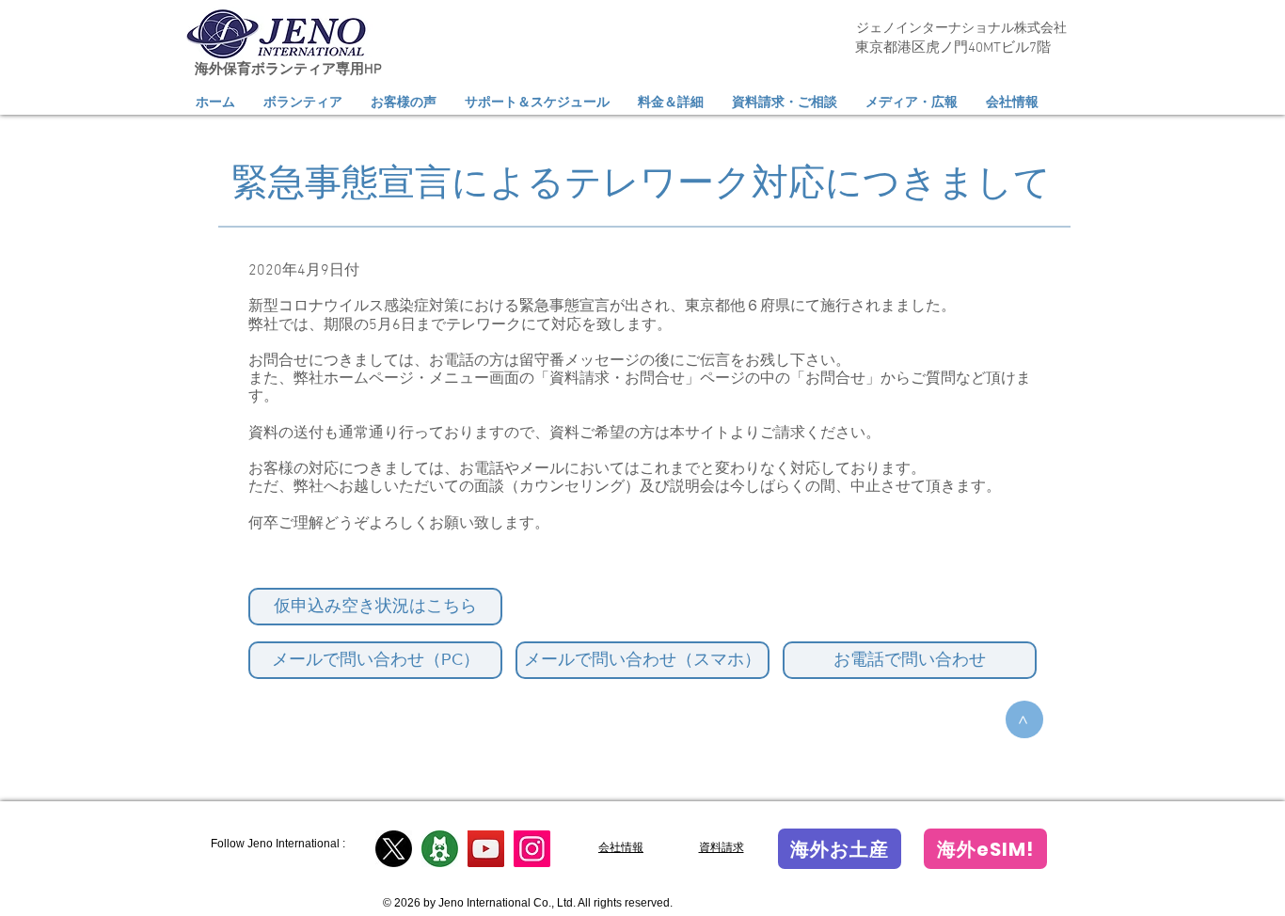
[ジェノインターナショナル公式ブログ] (439, 848)
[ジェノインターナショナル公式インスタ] (532, 848)
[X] (393, 848)
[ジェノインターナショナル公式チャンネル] (486, 848)
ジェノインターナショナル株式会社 (961, 29)
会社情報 (620, 847)
